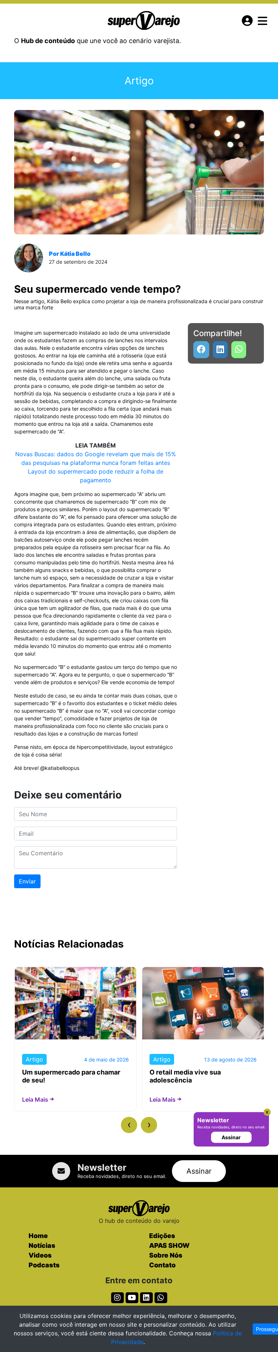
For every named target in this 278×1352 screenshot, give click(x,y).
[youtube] (239, 350)
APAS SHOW (169, 1245)
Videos (40, 1255)
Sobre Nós (165, 1255)
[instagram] (117, 1297)
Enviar (27, 881)
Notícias (42, 1245)
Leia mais (35, 1099)
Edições (162, 1235)
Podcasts (44, 1265)
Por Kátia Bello (69, 253)
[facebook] (201, 350)
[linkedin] (220, 350)
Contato (162, 1265)
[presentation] (129, 1125)
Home (38, 1235)
